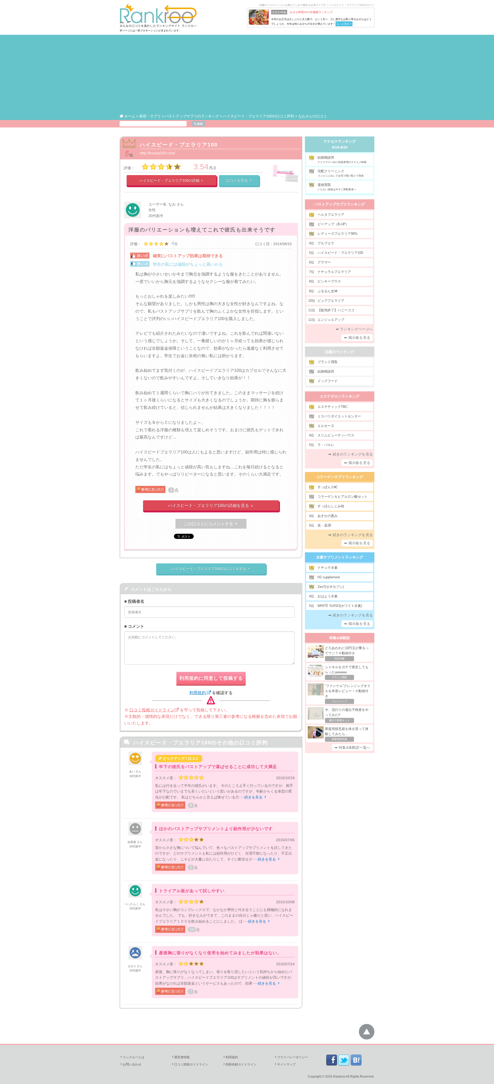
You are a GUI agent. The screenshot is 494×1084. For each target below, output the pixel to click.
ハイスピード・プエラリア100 (179, 145)
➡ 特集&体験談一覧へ (352, 747)
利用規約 (198, 693)
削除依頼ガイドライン (240, 1064)
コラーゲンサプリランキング (339, 477)
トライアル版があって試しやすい (192, 891)
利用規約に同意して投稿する (211, 678)
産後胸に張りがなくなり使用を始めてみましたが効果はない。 (220, 953)
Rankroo (339, 1076)
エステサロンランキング (339, 396)
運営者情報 (180, 1057)
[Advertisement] (247, 74)
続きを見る (255, 797)
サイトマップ (285, 1064)
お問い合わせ (130, 1064)
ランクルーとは (132, 1057)
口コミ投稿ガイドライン (152, 710)
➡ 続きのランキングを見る (350, 454)
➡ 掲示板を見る (357, 337)
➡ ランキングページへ (354, 329)
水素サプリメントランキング (339, 557)
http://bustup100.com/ (157, 153)
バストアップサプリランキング (339, 204)
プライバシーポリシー (291, 1057)
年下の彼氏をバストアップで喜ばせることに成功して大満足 (218, 766)
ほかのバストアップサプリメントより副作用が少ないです (216, 829)
